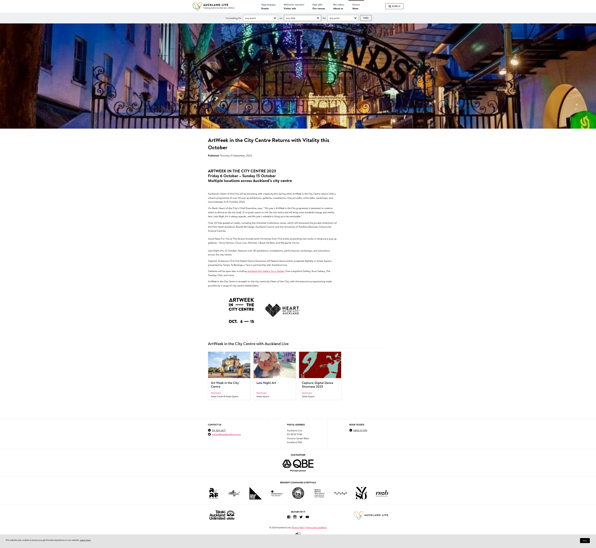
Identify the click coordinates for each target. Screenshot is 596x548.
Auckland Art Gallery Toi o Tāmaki (265, 271)
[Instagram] (294, 517)
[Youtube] (307, 517)
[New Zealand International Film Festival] (319, 493)
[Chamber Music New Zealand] (277, 493)
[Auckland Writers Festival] (255, 493)
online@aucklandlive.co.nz (226, 434)
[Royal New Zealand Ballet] (382, 493)
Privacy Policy (298, 527)
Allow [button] (585, 540)
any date (290, 18)
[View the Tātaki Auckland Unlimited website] (222, 515)
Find (365, 18)
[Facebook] (288, 517)
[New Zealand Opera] (340, 493)
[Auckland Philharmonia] (234, 493)
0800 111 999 (360, 430)
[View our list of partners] (298, 463)
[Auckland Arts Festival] (213, 493)
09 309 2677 (219, 430)
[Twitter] (301, 517)
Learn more (85, 540)
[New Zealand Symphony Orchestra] (361, 493)
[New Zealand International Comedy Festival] (298, 493)
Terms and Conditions (316, 527)
